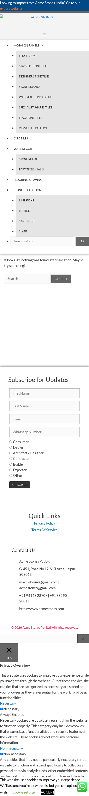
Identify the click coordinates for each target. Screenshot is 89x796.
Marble (24, 210)
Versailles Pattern (33, 128)
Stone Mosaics (29, 86)
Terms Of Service (44, 530)
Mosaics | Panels (26, 45)
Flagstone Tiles (30, 117)
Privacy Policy (44, 523)
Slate (23, 231)
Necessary (11, 709)
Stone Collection (27, 190)
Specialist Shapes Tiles (35, 107)
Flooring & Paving (28, 179)
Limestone (26, 200)
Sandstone (27, 221)
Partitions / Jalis (31, 169)
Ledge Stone (28, 55)
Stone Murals (29, 159)
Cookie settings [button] (24, 792)
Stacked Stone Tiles (33, 66)
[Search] (82, 241)
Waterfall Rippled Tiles (36, 97)
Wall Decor (23, 148)
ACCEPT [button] (47, 792)
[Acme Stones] (26, 20)
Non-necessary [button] (11, 748)
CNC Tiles (21, 138)
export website (11, 8)
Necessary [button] (8, 703)
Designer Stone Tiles (34, 76)
